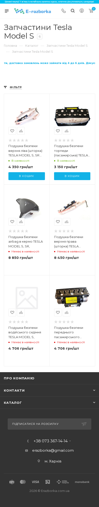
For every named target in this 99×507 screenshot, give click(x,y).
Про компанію (19, 378)
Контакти (14, 390)
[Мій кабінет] (82, 11)
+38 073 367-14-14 (51, 441)
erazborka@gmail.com (53, 450)
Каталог (13, 402)
